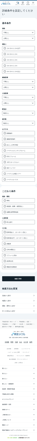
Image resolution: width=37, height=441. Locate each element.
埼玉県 (21, 324)
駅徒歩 (4, 109)
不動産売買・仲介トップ (9, 321)
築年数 (4, 119)
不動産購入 (5, 324)
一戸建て (14, 324)
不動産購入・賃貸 (24, 321)
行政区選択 (29, 324)
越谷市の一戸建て (7, 326)
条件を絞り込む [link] (19, 326)
